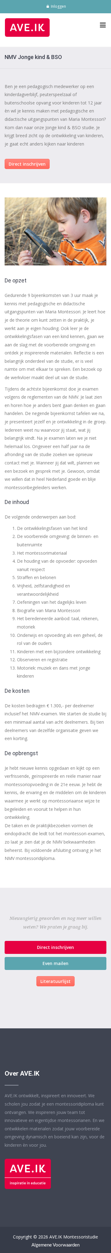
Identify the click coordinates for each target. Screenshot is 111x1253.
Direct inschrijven (27, 164)
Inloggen (58, 6)
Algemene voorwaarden (55, 1245)
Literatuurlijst (55, 981)
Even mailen (55, 963)
